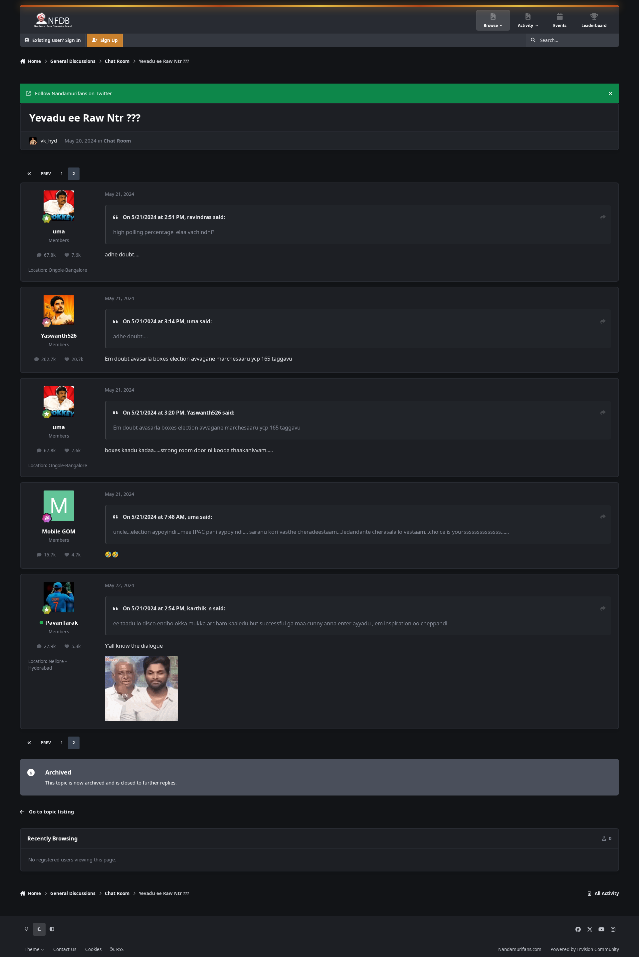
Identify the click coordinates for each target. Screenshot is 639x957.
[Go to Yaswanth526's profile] (59, 310)
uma (59, 231)
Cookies (93, 949)
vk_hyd (49, 140)
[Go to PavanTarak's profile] (59, 597)
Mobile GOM (59, 531)
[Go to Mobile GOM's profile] (59, 505)
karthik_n (199, 608)
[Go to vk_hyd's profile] (33, 141)
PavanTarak (62, 622)
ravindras (199, 217)
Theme (33, 949)
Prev (46, 173)
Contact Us (64, 949)
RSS (119, 949)
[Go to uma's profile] (59, 205)
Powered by (584, 949)
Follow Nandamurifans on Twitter (73, 93)
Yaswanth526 (59, 335)
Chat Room (117, 140)
